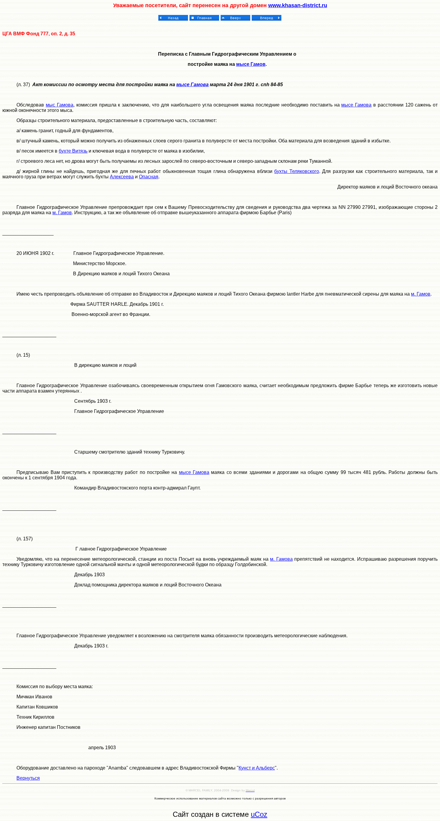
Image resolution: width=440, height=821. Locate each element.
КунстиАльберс (257, 767)
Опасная (148, 176)
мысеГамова (356, 104)
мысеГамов (250, 64)
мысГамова (59, 104)
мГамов (62, 212)
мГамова (281, 559)
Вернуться (28, 778)
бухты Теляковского (296, 171)
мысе (182, 84)
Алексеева (122, 176)
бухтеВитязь (73, 150)
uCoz (259, 814)
